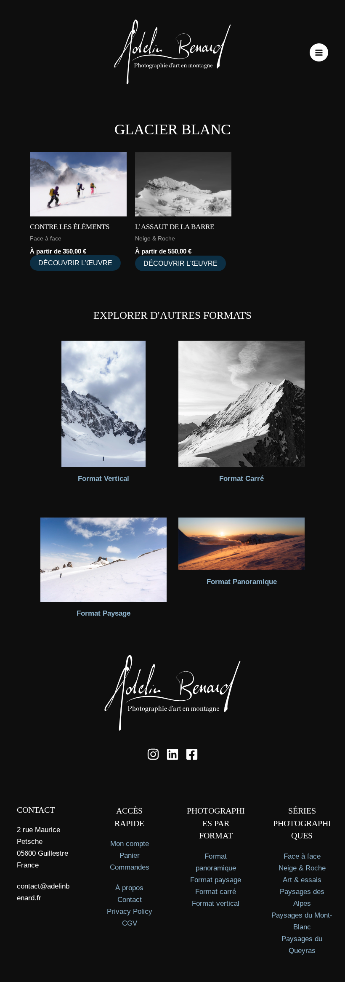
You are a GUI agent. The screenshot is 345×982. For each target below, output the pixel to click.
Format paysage (215, 880)
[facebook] (192, 754)
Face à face (302, 856)
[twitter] (172, 754)
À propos (129, 888)
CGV (129, 923)
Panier (129, 855)
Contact (129, 900)
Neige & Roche (302, 868)
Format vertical (215, 903)
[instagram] (153, 754)
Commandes (129, 867)
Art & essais (302, 880)
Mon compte (129, 844)
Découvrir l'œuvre (75, 263)
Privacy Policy (129, 911)
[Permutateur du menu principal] (319, 52)
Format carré (215, 892)
